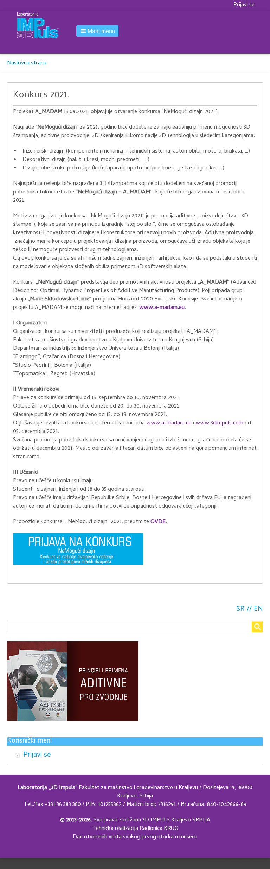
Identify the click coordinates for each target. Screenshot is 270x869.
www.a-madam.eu (162, 307)
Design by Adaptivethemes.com (236, 863)
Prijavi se (244, 5)
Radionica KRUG (159, 828)
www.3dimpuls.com (219, 423)
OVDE (158, 522)
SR (240, 609)
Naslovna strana (26, 63)
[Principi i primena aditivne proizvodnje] (72, 681)
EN (258, 609)
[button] (97, 31)
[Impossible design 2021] (78, 549)
